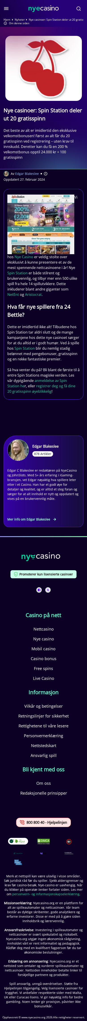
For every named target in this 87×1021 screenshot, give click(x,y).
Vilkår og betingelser (43, 706)
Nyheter (20, 20)
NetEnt (13, 294)
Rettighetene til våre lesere (43, 725)
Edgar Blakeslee (27, 173)
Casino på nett (43, 615)
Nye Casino (23, 256)
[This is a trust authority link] (18, 853)
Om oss (43, 783)
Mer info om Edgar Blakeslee (28, 519)
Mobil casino (43, 648)
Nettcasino (43, 629)
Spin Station (17, 273)
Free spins (43, 668)
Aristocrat (33, 294)
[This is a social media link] (39, 590)
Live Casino (43, 678)
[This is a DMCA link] (43, 841)
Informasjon (44, 692)
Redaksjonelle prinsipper (43, 793)
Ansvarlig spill (44, 755)
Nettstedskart (43, 745)
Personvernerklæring (43, 735)
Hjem (7, 20)
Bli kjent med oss (43, 769)
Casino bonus (43, 658)
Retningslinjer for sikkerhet (43, 716)
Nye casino (43, 639)
